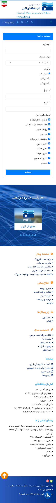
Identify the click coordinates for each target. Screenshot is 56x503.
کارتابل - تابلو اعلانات (38, 120)
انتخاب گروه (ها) (43, 115)
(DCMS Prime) (37, 494)
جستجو (28, 172)
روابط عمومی (41, 130)
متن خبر (44, 78)
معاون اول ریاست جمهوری (38, 368)
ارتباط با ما (46, 339)
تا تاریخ (47, 103)
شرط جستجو (44, 57)
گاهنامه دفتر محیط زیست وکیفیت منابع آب (32, 274)
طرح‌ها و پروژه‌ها (44, 300)
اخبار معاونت (41, 154)
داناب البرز (47, 317)
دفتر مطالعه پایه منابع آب (36, 125)
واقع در (47, 69)
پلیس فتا (46, 375)
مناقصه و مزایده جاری (41, 271)
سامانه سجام (46, 343)
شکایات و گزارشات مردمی (40, 335)
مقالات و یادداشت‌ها (42, 292)
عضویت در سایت (43, 263)
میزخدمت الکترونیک (42, 259)
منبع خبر (44, 83)
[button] (35, 235)
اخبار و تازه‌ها (45, 288)
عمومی (44, 163)
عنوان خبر (43, 74)
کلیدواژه (46, 44)
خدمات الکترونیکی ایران (39, 364)
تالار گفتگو (47, 350)
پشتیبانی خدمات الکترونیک (39, 267)
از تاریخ (47, 90)
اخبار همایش (41, 149)
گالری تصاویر (45, 296)
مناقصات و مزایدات (38, 139)
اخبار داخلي (42, 144)
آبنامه (49, 303)
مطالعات (43, 134)
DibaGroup (24, 494)
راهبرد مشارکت (44, 346)
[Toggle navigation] (51, 22)
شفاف (48, 321)
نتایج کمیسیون (40, 158)
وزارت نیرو (45, 372)
